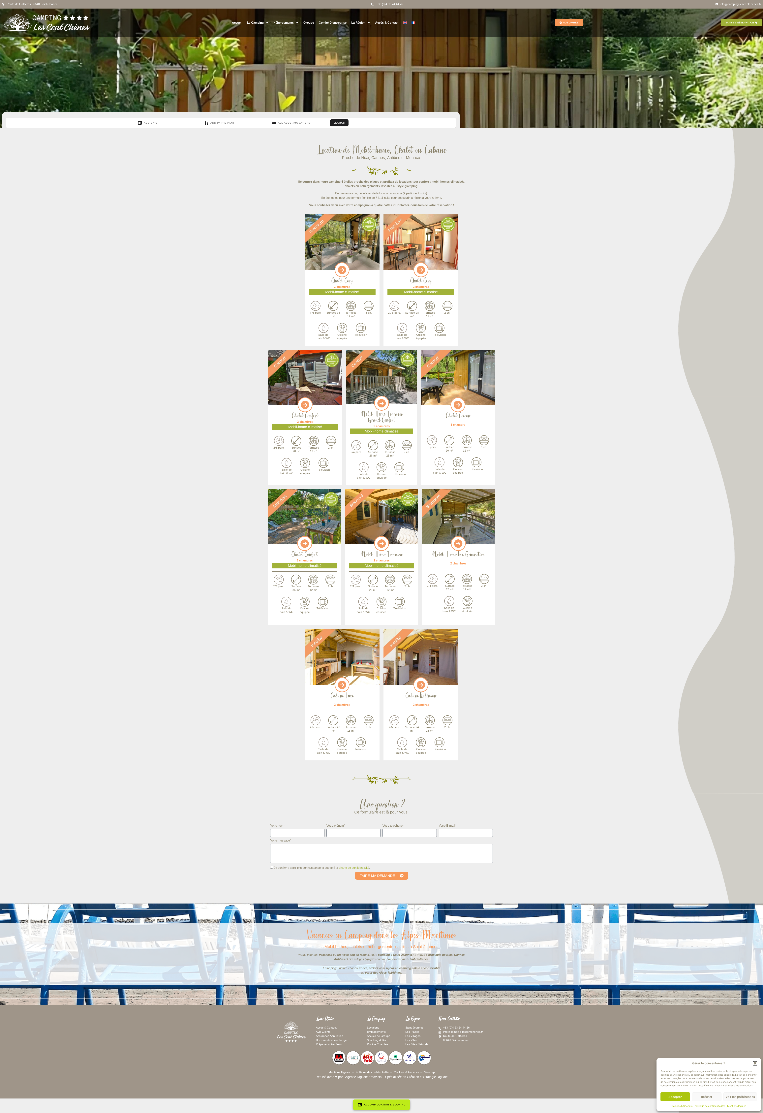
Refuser (706, 1097)
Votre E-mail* (447, 825)
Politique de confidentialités (709, 1105)
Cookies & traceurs (681, 1105)
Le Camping (255, 22)
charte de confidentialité (354, 867)
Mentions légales (736, 1105)
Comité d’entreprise (333, 22)
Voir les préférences (740, 1097)
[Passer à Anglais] (405, 22)
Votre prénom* (335, 825)
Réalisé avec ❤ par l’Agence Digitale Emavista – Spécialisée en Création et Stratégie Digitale (382, 1077)
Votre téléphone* (393, 825)
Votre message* (280, 840)
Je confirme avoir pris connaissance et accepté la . (322, 867)
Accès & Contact (386, 22)
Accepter (675, 1097)
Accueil (237, 22)
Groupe (308, 22)
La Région (358, 22)
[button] (755, 1063)
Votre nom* (277, 825)
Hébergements (283, 22)
